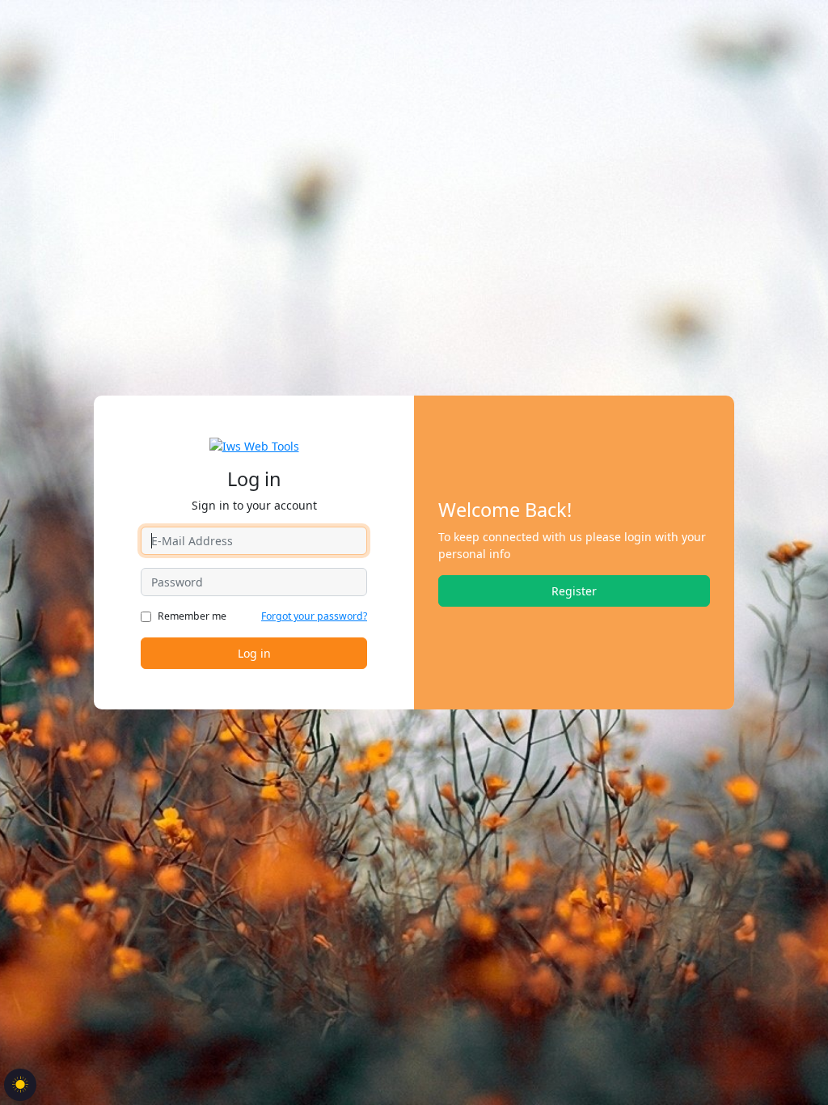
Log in (254, 653)
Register (574, 591)
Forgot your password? (314, 616)
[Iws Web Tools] (254, 444)
